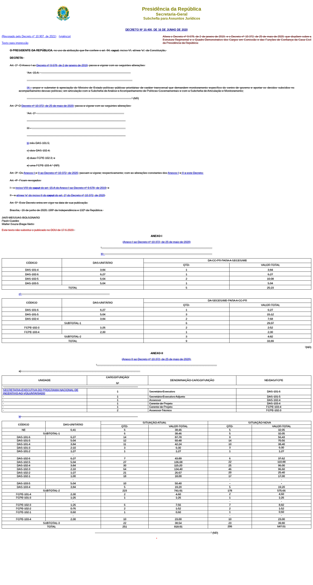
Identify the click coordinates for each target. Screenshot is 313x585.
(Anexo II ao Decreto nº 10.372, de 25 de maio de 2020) (156, 359)
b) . (103, 254)
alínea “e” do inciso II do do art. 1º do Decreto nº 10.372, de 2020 (60, 195)
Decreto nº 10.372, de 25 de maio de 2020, (48, 105)
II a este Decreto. (192, 173)
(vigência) (65, 36)
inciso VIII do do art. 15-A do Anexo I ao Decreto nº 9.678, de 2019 (61, 187)
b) (28, 143)
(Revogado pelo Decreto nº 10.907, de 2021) (29, 36)
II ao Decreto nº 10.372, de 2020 (58, 173)
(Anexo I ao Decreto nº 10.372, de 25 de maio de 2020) (157, 242)
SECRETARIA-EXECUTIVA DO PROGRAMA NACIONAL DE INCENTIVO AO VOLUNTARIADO (40, 392)
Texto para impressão (15, 43)
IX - (29, 87)
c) (20, 294)
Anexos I (30, 173)
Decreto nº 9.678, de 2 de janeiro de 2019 (62, 65)
